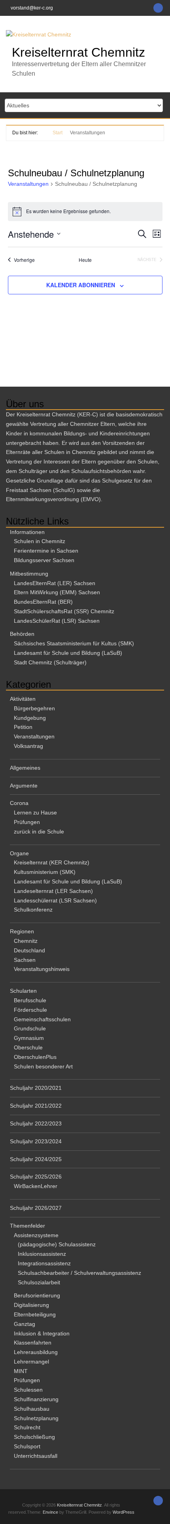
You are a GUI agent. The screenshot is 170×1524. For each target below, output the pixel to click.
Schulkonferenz (33, 909)
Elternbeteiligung (35, 1314)
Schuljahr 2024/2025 (36, 1159)
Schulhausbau (31, 1409)
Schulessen (28, 1390)
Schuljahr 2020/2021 (36, 1088)
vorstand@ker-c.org (32, 8)
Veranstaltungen (28, 184)
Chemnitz (26, 941)
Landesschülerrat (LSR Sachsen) (55, 900)
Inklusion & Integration (42, 1333)
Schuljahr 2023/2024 (36, 1141)
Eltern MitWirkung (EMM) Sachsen (57, 592)
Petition (23, 727)
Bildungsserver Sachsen (44, 560)
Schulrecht (27, 1427)
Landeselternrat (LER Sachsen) (53, 891)
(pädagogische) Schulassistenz (57, 1244)
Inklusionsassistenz (42, 1254)
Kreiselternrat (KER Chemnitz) (51, 862)
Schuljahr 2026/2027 (36, 1208)
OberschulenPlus (35, 1057)
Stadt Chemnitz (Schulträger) (50, 662)
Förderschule (30, 1010)
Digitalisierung (31, 1305)
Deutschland (29, 950)
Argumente (24, 785)
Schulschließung (34, 1437)
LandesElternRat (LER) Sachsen (54, 583)
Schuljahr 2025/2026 (36, 1176)
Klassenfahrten (32, 1342)
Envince (50, 1512)
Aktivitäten (23, 699)
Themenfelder (27, 1226)
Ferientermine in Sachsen (46, 550)
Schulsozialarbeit (39, 1282)
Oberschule (28, 1047)
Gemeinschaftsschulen (42, 1019)
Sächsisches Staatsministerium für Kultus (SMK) (74, 643)
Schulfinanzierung (36, 1399)
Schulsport (27, 1446)
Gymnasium (29, 1038)
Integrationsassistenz (44, 1263)
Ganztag (24, 1324)
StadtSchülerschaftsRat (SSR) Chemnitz (64, 611)
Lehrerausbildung (36, 1352)
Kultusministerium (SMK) (45, 872)
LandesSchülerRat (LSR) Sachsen (57, 621)
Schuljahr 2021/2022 (36, 1105)
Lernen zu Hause (35, 812)
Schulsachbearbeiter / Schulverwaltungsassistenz (79, 1273)
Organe (19, 853)
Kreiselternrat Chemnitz (78, 52)
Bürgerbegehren (34, 708)
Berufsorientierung (37, 1295)
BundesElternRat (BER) (43, 602)
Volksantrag (28, 746)
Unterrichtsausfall (35, 1456)
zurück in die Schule (39, 831)
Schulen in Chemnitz (39, 541)
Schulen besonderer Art (43, 1066)
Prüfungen (27, 822)
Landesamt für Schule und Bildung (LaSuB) (68, 653)
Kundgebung (30, 718)
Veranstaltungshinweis (42, 969)
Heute (85, 260)
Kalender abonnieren (80, 285)
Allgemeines (25, 768)
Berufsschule (30, 1000)
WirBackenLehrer (35, 1186)
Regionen (22, 931)
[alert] (85, 211)
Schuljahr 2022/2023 (36, 1123)
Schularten (23, 991)
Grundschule (30, 1028)
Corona (19, 803)
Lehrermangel (31, 1361)
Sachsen (25, 960)
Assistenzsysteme (36, 1235)
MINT (21, 1371)
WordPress (123, 1512)
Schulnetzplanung (36, 1418)
